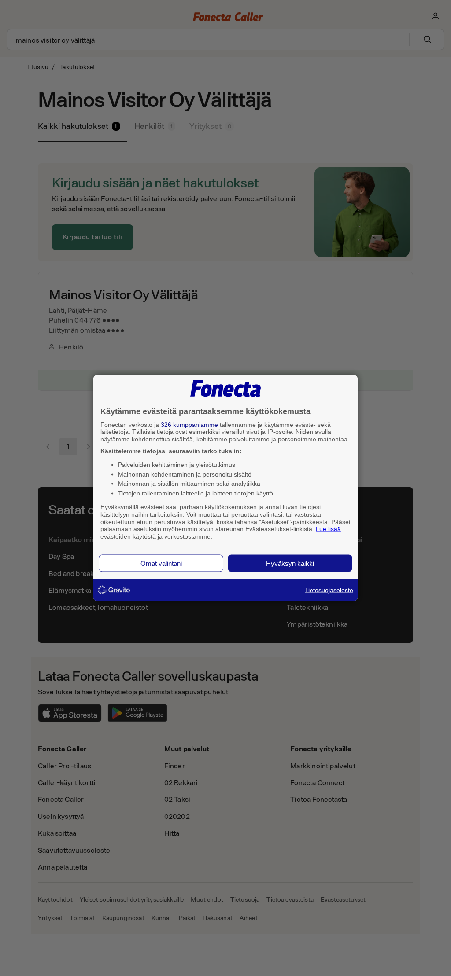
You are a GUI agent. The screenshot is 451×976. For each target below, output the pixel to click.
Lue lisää (328, 528)
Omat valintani (161, 563)
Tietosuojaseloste (329, 589)
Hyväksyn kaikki (290, 563)
